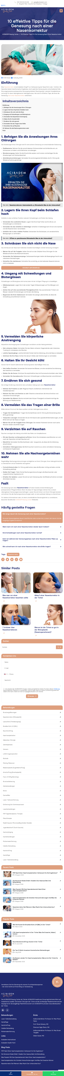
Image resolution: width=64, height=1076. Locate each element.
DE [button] (4, 5)
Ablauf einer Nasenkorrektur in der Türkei (47, 596)
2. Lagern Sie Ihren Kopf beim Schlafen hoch (15, 110)
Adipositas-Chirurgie (9, 740)
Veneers (5, 749)
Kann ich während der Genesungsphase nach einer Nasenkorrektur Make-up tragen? (30, 539)
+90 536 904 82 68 (23, 2)
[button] (61, 10)
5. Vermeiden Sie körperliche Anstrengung (15, 116)
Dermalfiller (6, 795)
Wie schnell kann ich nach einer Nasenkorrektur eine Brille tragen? (27, 547)
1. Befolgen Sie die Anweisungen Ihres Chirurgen (17, 107)
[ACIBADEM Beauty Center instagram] (7, 1010)
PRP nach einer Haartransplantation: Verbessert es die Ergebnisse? (22, 1051)
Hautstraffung (7, 850)
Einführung (6, 105)
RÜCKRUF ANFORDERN (30, 268)
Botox (5, 791)
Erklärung (57, 689)
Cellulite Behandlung (9, 846)
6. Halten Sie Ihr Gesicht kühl (11, 119)
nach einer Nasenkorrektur (16, 95)
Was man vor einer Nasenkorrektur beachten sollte (15, 596)
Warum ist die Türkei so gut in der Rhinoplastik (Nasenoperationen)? (46, 629)
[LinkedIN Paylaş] (12, 559)
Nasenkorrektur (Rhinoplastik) (12, 717)
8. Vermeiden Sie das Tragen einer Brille (14, 123)
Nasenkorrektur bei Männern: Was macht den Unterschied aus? (21, 1063)
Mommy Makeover (9, 763)
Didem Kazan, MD (38, 1036)
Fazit (4, 130)
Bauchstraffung (8, 731)
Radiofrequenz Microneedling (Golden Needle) (17, 823)
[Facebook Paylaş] (3, 559)
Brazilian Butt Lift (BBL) (10, 726)
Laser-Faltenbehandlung (10, 860)
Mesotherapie (7, 818)
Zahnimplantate (7, 745)
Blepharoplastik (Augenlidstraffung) (14, 768)
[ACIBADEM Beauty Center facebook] (2, 1010)
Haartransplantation (9, 735)
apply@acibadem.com (40, 2)
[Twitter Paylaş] (7, 559)
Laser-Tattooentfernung (10, 800)
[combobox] (6, 674)
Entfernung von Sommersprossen (13, 804)
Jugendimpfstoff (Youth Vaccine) (13, 827)
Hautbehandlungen (9, 837)
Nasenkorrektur (9, 87)
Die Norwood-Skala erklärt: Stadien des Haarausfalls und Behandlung (22, 1054)
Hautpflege (6, 855)
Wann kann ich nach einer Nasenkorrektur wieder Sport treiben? (26, 527)
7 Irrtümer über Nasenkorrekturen (9, 628)
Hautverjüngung (8, 832)
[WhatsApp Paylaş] (16, 559)
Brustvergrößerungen (9, 712)
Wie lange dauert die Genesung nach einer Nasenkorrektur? (24, 514)
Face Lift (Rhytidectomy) (11, 777)
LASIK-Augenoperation (10, 754)
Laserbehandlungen (9, 809)
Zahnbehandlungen (9, 786)
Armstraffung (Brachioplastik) (12, 772)
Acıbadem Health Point (8, 1043)
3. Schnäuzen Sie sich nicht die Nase (13, 112)
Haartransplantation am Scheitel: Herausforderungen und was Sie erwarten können (27, 1060)
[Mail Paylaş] (21, 559)
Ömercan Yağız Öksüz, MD (41, 1027)
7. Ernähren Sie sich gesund (11, 121)
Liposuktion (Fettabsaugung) (12, 722)
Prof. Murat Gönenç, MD (40, 1024)
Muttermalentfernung (9, 841)
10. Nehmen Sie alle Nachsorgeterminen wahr (16, 128)
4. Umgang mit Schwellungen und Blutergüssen (16, 114)
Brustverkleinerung (9, 781)
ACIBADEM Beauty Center (10, 34)
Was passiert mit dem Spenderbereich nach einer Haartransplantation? (23, 1057)
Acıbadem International (8, 1040)
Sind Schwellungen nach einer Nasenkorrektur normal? (22, 533)
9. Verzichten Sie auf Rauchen (11, 126)
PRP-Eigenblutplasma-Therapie (12, 814)
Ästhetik (5, 758)
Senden (31, 696)
